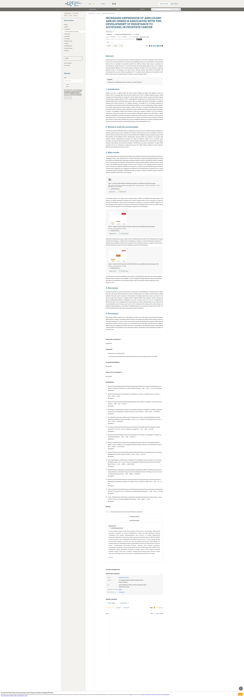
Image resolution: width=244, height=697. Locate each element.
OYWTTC (137, 34)
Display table (112, 191)
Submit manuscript (164, 3)
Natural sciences (91, 13)
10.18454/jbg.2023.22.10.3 (115, 268)
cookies (131, 694)
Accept (240, 694)
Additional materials (68, 41)
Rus (90, 3)
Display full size (112, 233)
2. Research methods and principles (71, 31)
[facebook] (149, 46)
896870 (120, 589)
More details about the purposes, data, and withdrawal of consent (14, 695)
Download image (124, 233)
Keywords (66, 26)
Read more (111, 557)
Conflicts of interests (68, 48)
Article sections (67, 13)
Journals (103, 3)
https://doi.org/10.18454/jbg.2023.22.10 (123, 34)
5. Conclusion (67, 38)
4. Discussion (67, 36)
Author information (68, 63)
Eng (93, 3)
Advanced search (173, 9)
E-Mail (65, 77)
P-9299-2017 (122, 592)
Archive (118, 9)
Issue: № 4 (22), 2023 (144, 36)
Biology (98, 13)
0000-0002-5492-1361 (124, 577)
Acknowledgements (68, 45)
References (66, 50)
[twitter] (154, 46)
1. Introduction (67, 29)
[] (143, 95)
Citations (75, 15)
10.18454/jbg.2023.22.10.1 (115, 188)
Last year (118, 607)
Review (66, 58)
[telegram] (156, 46)
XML (109, 45)
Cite (122, 45)
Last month (126, 607)
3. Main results (67, 33)
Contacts (142, 9)
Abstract (66, 24)
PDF (116, 45)
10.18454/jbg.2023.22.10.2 (115, 230)
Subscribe (68, 97)
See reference (111, 390)
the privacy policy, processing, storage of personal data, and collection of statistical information (73, 91)
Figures (66, 15)
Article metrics (67, 65)
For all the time (110, 607)
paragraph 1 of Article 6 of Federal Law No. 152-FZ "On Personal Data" (155, 694)
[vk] (151, 46)
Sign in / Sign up (174, 3)
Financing (66, 43)
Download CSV (123, 191)
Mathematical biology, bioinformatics (108, 13)
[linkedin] (158, 46)
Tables (70, 15)
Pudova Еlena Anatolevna (113, 573)
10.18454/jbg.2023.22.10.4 (117, 528)
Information (75, 13)
